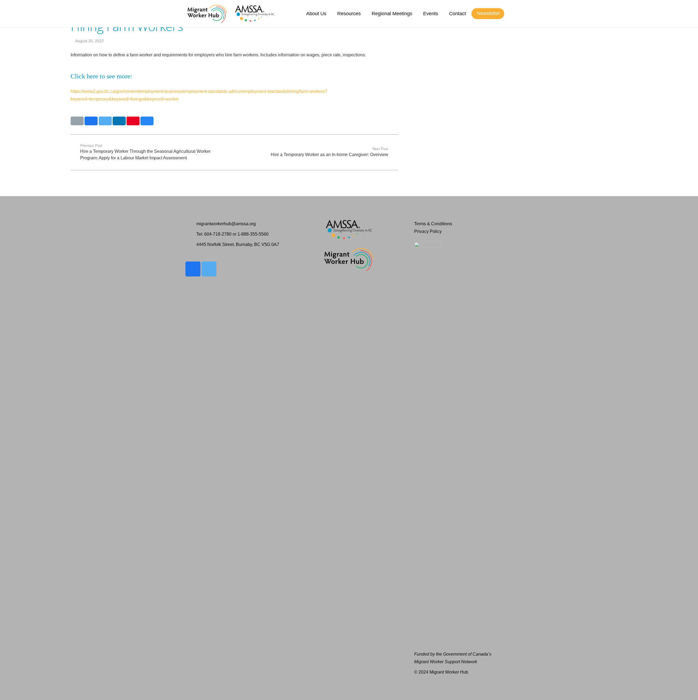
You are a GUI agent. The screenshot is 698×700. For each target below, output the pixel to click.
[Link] (207, 14)
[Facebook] (192, 268)
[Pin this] (133, 121)
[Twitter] (208, 268)
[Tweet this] (105, 121)
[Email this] (77, 121)
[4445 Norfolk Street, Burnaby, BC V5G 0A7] (190, 244)
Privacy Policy (428, 231)
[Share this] (91, 121)
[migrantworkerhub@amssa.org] (190, 224)
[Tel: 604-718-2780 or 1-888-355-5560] (190, 234)
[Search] (509, 14)
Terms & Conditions (433, 223)
